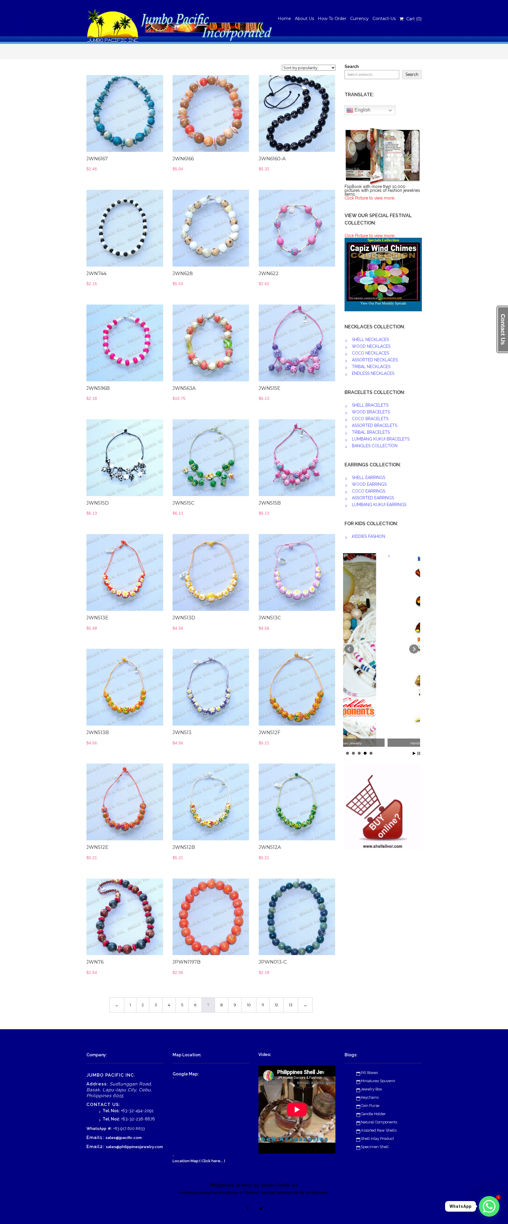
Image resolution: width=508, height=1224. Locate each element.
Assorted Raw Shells (379, 1130)
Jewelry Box (371, 1089)
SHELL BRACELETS (370, 405)
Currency (359, 18)
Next (414, 649)
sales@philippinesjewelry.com (134, 1147)
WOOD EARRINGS (369, 484)
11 (263, 1004)
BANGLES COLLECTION (374, 445)
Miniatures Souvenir (378, 1081)
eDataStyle (316, 1192)
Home (284, 18)
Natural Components (379, 1122)
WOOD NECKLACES (371, 346)
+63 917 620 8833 (129, 1128)
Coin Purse (370, 1105)
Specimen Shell (375, 1147)
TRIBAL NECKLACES (371, 366)
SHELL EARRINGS (368, 477)
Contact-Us (384, 18)
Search (352, 67)
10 (249, 1004)
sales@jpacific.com (124, 1137)
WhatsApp (96, 1128)
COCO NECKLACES (370, 353)
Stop (418, 753)
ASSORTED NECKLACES (375, 359)
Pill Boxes (369, 1072)
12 (276, 1004)
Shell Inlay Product (377, 1138)
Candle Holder (373, 1114)
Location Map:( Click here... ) (199, 1161)
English (361, 109)
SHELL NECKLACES (370, 339)
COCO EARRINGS (368, 491)
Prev (349, 649)
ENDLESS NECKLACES (373, 373)
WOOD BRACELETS (371, 412)
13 (291, 1004)
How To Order (332, 18)
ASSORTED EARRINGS (373, 497)
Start (414, 753)
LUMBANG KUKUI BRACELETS (381, 439)
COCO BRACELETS (370, 418)
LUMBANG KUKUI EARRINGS (379, 504)
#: (110, 1128)
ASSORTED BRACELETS (374, 425)
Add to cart (138, 116)
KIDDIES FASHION (368, 536)
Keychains (370, 1097)
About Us (304, 18)
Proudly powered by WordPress (209, 1192)
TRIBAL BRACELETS (371, 432)
